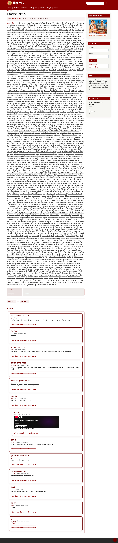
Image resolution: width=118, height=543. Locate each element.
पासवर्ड (91, 54)
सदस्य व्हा (33, 325)
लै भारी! (13, 487)
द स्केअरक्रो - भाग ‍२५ (16, 523)
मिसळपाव (18, 3)
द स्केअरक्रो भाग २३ (12, 23)
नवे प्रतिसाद (24, 8)
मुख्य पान (9, 10)
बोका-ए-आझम (16, 19)
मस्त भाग (13, 503)
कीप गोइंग (14, 331)
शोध (107, 3)
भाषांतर (27, 294)
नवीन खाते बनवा (93, 65)
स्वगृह (9, 8)
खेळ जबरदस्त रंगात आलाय (18, 471)
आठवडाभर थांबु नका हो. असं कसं (20, 380)
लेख (31, 8)
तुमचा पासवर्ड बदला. (94, 67)
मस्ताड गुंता (14, 396)
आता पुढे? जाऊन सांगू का (18, 347)
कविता (42, 8)
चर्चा (36, 8)
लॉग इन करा (24, 325)
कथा (26, 290)
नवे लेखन (16, 8)
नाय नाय (16, 412)
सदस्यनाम (91, 48)
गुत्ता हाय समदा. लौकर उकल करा (20, 455)
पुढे (12, 518)
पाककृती (49, 8)
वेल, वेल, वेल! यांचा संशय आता (20, 315)
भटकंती (56, 8)
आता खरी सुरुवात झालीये (18, 363)
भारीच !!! (13, 440)
